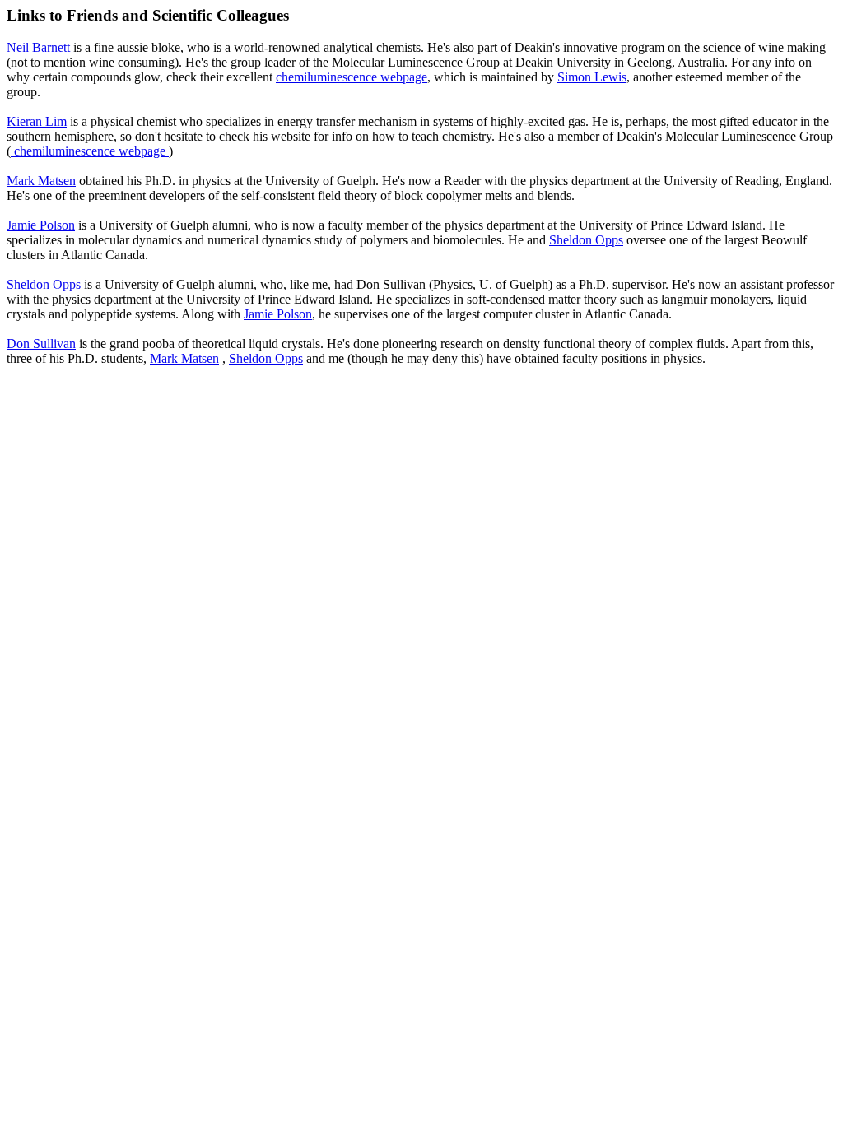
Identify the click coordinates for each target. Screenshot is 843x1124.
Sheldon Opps (586, 240)
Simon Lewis (591, 77)
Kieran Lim (37, 121)
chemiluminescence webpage (351, 77)
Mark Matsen (41, 181)
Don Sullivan (41, 344)
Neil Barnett (38, 47)
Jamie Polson (41, 225)
